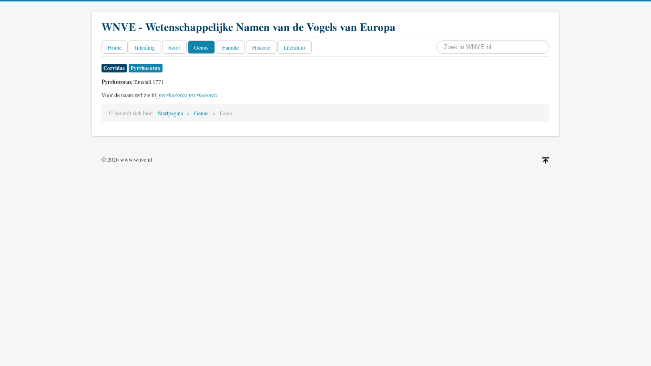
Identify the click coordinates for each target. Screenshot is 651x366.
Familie (230, 47)
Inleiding (145, 47)
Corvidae (114, 68)
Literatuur (294, 47)
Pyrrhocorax (146, 68)
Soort (174, 47)
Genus (201, 47)
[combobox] (492, 47)
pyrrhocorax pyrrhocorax (188, 95)
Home (115, 47)
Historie (261, 47)
